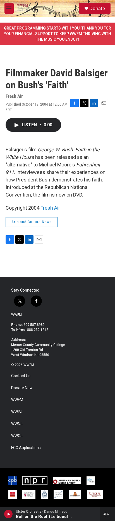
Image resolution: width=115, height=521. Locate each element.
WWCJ (17, 436)
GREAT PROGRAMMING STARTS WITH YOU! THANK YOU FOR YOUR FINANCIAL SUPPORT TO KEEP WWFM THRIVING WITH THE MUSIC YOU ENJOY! (57, 34)
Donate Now (22, 388)
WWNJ (17, 424)
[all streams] (107, 514)
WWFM (16, 315)
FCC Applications (26, 448)
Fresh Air (50, 208)
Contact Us (20, 376)
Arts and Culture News (31, 222)
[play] (8, 514)
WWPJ (16, 412)
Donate (97, 8)
